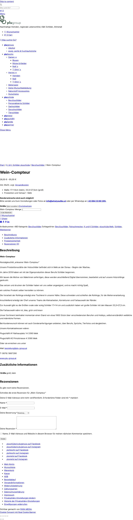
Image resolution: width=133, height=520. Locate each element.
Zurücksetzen (25, 206)
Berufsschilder (14, 100)
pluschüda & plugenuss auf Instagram (23, 447)
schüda (9, 97)
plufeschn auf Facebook (17, 450)
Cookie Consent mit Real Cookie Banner (18, 512)
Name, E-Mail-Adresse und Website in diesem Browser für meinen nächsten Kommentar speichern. (47, 433)
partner (9, 125)
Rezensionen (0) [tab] (11, 244)
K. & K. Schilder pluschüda (18, 165)
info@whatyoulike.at (56, 201)
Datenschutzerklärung (14, 492)
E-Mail (3, 408)
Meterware (13, 85)
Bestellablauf (10, 479)
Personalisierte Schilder (19, 103)
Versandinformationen (14, 482)
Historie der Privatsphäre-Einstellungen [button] (22, 501)
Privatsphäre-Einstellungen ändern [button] (20, 498)
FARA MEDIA (26, 509)
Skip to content (7, 1)
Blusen (15, 60)
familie (8, 122)
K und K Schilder (91, 226)
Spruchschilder (15, 109)
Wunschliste (9, 467)
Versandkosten (22, 185)
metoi (8, 116)
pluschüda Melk (107, 226)
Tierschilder (13, 112)
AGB (6, 476)
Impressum (9, 495)
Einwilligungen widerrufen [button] (15, 504)
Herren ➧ (12, 72)
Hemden (16, 76)
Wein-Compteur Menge (10, 209)
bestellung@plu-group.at (16, 348)
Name (3, 403)
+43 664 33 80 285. (96, 201)
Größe (3, 206)
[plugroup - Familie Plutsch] (10, 24)
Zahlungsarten (10, 489)
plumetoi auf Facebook (16, 456)
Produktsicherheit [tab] (12, 241)
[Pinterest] (6, 221)
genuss (9, 45)
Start (2, 165)
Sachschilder (14, 106)
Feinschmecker (76, 226)
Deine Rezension (8, 428)
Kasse (7, 473)
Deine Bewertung (8, 413)
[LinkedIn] (8, 221)
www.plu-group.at (8, 358)
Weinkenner (5, 230)
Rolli (14, 79)
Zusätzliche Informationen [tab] (16, 238)
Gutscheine (13, 94)
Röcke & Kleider (19, 63)
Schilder (118, 226)
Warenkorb (9, 470)
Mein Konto (9, 464)
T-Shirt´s (16, 69)
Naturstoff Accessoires (18, 91)
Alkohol (11, 48)
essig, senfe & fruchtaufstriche (22, 51)
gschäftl (9, 119)
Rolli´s (15, 66)
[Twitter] (1, 221)
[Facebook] (3, 221)
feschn (8, 54)
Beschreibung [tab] (10, 235)
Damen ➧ (12, 57)
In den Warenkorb (6, 212)
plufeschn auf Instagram (17, 453)
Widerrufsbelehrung (13, 486)
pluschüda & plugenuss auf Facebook (23, 444)
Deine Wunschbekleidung (19, 88)
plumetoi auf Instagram (16, 459)
